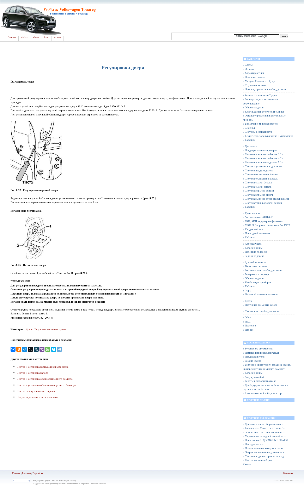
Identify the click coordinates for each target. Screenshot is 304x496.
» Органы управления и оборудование (265, 89)
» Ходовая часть (252, 243)
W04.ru (289, 480)
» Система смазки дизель (257, 186)
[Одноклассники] (18, 349)
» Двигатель (250, 146)
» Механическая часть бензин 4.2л (263, 158)
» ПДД (246, 321)
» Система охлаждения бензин (260, 174)
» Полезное (249, 325)
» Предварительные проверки (260, 150)
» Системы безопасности (257, 131)
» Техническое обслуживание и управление (268, 136)
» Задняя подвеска (253, 256)
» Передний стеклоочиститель (260, 294)
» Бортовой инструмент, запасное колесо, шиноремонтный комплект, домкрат (267, 367)
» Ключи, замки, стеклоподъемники (263, 111)
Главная (12, 37)
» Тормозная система (255, 266)
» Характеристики (253, 73)
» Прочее (248, 329)
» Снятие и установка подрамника (262, 166)
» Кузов (247, 301)
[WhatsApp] (47, 349)
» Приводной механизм (256, 233)
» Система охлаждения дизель (260, 178)
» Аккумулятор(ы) (253, 377)
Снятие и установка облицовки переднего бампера (46, 385)
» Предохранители (254, 356)
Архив (57, 37)
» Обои (247, 317)
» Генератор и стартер (256, 274)
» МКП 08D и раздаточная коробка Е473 (266, 225)
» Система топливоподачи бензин (262, 203)
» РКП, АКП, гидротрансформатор (263, 221)
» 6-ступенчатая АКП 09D (258, 217)
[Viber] (41, 349)
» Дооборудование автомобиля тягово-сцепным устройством (265, 387)
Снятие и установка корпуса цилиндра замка (42, 367)
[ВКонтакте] (13, 349)
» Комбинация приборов (257, 282)
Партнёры (37, 473)
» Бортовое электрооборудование (262, 270)
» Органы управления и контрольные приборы (264, 117)
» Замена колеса (252, 361)
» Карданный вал (253, 229)
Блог (46, 37)
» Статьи (248, 65)
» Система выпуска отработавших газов (266, 198)
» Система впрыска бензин (258, 190)
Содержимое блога (41, 483)
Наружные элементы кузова (50, 329)
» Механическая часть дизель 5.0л (262, 162)
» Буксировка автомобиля (258, 348)
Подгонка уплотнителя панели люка (37, 397)
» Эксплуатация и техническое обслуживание (260, 101)
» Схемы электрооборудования (261, 311)
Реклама (26, 473)
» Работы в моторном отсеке (259, 381)
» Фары (247, 290)
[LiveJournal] (36, 349)
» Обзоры (248, 69)
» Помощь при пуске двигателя (261, 352)
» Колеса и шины (252, 248)
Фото (36, 37)
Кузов (29, 329)
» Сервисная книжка (254, 85)
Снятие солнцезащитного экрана (36, 391)
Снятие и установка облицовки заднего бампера (45, 379)
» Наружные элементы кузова (260, 305)
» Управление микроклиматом (260, 123)
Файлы (24, 37)
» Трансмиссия (251, 213)
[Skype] (53, 349)
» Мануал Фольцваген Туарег (260, 81)
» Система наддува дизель (258, 170)
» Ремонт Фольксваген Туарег (260, 95)
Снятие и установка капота (32, 373)
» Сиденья (249, 128)
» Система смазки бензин (257, 182)
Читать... (248, 464)
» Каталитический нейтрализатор (262, 393)
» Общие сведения (253, 107)
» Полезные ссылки (254, 77)
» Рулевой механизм (254, 262)
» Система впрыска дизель (258, 194)
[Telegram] (59, 349)
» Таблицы (249, 140)
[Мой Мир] (24, 349)
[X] (30, 349)
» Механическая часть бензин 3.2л (263, 154)
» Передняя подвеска (255, 251)
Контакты (288, 473)
